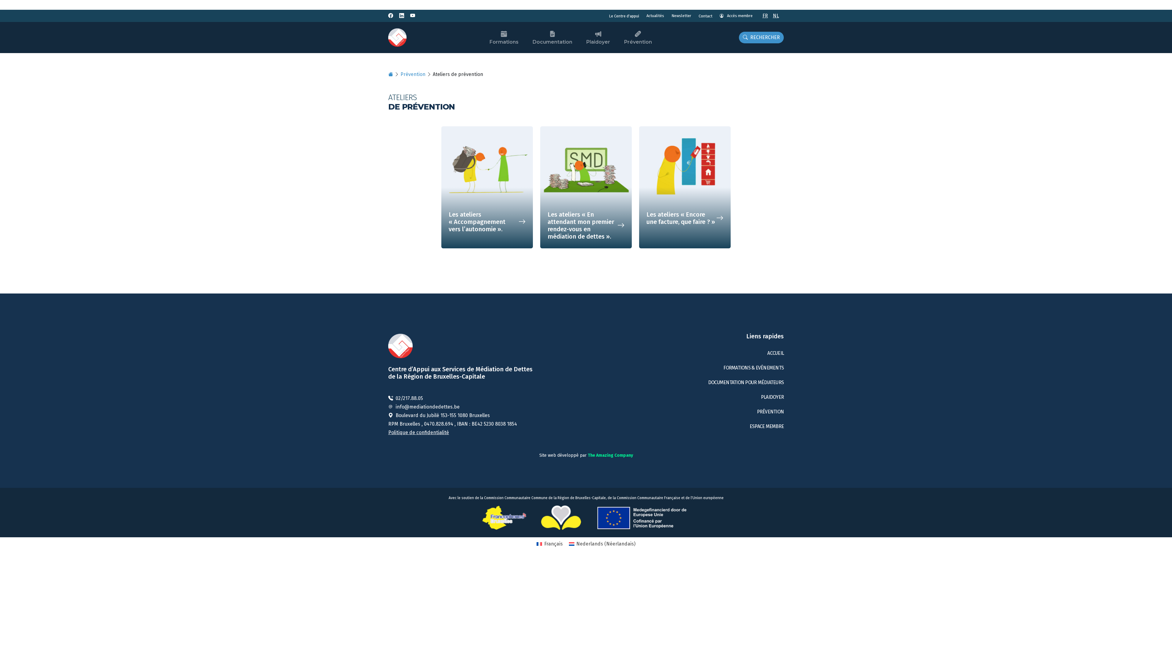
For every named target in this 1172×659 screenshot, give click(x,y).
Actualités (655, 15)
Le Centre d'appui (624, 16)
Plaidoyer (598, 42)
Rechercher (765, 37)
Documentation (552, 42)
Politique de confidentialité (418, 432)
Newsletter (681, 15)
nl (776, 16)
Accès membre (739, 15)
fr (765, 16)
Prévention (638, 42)
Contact (705, 16)
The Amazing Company (610, 455)
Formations (504, 42)
